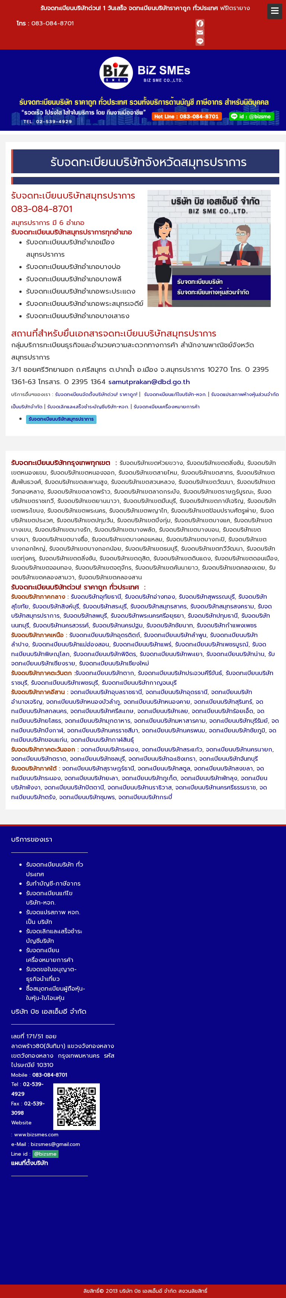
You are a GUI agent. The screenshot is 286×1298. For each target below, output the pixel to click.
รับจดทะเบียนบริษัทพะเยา (171, 654)
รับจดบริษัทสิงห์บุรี (55, 606)
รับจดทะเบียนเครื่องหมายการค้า (167, 407)
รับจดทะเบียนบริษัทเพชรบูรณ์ (211, 644)
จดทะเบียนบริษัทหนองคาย (157, 701)
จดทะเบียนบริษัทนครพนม (173, 730)
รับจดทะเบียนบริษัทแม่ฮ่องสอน (70, 644)
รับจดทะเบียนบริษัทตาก (104, 673)
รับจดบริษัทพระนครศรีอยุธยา (147, 615)
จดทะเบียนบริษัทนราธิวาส (140, 787)
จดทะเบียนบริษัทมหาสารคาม (170, 720)
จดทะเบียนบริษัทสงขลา (223, 768)
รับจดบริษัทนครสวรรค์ (61, 625)
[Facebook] (235, 23)
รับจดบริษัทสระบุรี (105, 606)
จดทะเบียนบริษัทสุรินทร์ (223, 701)
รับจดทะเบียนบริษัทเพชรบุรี (64, 682)
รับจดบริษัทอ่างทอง (150, 596)
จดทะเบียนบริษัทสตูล (164, 768)
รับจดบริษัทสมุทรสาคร (158, 606)
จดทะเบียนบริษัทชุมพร (87, 797)
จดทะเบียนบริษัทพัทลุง (209, 778)
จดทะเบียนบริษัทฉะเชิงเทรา (162, 758)
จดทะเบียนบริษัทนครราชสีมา (102, 730)
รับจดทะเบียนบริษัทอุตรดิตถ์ (104, 635)
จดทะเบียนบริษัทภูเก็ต (149, 778)
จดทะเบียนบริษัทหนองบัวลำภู (83, 701)
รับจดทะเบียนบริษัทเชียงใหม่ (114, 663)
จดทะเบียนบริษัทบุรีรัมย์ (238, 720)
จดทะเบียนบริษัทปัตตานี (74, 787)
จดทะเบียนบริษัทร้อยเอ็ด (222, 711)
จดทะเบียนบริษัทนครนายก (239, 749)
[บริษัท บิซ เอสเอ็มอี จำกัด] (145, 72)
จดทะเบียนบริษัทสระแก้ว (172, 749)
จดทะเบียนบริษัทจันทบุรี (228, 758)
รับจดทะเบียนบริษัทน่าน (235, 654)
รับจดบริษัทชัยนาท (169, 625)
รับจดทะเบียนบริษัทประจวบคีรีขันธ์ (180, 673)
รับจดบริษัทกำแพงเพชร (227, 625)
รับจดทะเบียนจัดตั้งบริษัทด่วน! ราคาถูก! (96, 394)
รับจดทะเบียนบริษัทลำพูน (175, 635)
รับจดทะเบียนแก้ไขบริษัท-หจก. (175, 394)
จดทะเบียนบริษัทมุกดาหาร (97, 720)
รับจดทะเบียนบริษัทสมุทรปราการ (61, 419)
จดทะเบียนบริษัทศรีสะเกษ (102, 711)
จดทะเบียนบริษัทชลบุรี (97, 758)
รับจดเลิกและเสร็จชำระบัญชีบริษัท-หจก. (88, 407)
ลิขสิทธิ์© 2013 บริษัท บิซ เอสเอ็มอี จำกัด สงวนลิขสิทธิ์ (145, 1291)
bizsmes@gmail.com (55, 1144)
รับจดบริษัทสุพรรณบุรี (207, 596)
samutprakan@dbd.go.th (149, 382)
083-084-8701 (52, 23)
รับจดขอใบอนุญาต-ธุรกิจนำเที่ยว (51, 974)
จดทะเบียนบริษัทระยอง (109, 749)
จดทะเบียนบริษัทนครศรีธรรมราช (215, 787)
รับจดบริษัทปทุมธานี (213, 615)
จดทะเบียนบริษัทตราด (38, 758)
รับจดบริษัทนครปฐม (117, 625)
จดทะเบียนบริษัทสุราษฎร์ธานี (98, 768)
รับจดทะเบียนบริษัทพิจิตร (104, 654)
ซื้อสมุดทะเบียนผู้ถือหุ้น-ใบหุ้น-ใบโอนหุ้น (55, 993)
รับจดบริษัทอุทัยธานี (96, 596)
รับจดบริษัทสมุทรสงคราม (222, 606)
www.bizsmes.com (36, 1135)
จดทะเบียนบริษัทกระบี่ (145, 797)
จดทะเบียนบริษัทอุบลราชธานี (106, 692)
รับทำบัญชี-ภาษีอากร (53, 883)
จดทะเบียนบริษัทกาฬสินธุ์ (102, 739)
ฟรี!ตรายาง (145, 8)
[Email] (235, 32)
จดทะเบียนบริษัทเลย (162, 711)
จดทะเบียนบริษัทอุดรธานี (176, 692)
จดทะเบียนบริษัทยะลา (91, 778)
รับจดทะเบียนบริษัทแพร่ (142, 644)
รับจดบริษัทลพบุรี (85, 615)
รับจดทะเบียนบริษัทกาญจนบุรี (139, 682)
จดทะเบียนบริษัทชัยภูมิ (237, 730)
